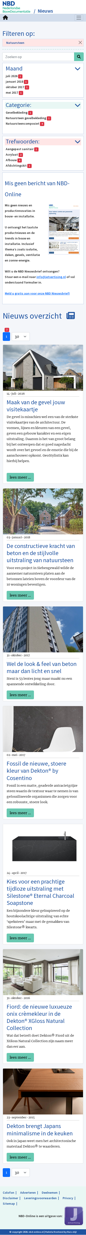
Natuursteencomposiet (24, 123)
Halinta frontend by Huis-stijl (61, 1231)
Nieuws (45, 11)
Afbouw (13, 160)
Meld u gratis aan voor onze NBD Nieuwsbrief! (37, 293)
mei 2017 (14, 92)
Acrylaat (13, 154)
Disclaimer (10, 1198)
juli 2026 (13, 76)
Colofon (8, 1192)
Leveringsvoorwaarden (40, 1198)
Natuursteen (15, 43)
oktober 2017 (17, 87)
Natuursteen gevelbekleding (28, 118)
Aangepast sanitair (21, 149)
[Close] (80, 42)
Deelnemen (50, 1192)
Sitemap (9, 1203)
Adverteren (28, 1192)
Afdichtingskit (18, 165)
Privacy (68, 1198)
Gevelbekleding (18, 112)
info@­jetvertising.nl (51, 277)
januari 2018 (16, 81)
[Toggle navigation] (78, 17)
